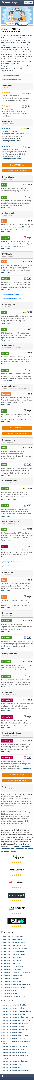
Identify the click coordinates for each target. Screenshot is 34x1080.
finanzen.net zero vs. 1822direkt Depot (16, 1070)
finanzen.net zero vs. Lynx (12, 1064)
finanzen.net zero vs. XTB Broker (14, 1038)
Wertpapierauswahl (8, 66)
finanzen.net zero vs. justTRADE (14, 1014)
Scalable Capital (10, 851)
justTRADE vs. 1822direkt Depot (14, 996)
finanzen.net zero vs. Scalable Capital (16, 1023)
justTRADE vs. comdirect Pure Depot (15, 948)
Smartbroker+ (26, 846)
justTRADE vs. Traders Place (13, 936)
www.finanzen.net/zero (12, 79)
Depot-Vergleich (27, 839)
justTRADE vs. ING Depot (12, 957)
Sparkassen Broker (8, 849)
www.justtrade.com (11, 75)
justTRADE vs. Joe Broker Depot (14, 951)
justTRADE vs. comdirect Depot (14, 987)
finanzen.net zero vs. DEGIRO (13, 1050)
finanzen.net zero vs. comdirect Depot (16, 1061)
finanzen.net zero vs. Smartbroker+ (15, 1008)
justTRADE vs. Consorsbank (12, 975)
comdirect (20, 849)
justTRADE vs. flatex (10, 993)
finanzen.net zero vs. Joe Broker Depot (16, 1020)
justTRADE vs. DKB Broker (12, 981)
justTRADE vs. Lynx (9, 990)
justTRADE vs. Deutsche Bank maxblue (16, 984)
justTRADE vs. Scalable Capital (14, 954)
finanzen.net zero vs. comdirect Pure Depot (18, 1017)
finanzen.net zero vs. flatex (12, 1067)
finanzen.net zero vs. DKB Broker (14, 1053)
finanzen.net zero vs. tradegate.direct (15, 1029)
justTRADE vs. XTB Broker (12, 969)
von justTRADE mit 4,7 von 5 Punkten (15, 42)
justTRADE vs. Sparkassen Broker (15, 945)
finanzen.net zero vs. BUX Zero (13, 1032)
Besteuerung (8, 63)
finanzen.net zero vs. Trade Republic (15, 1035)
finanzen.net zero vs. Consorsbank (15, 1047)
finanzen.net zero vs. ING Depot (14, 1026)
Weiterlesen (5, 208)
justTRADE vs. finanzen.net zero (14, 942)
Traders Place (15, 846)
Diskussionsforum (7, 806)
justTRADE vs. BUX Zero (11, 963)
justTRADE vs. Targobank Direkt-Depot (16, 972)
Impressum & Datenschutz (19, 1077)
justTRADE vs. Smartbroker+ (13, 939)
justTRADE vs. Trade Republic (13, 966)
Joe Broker (28, 849)
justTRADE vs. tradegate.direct (13, 960)
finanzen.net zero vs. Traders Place (15, 1005)
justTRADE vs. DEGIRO (11, 978)
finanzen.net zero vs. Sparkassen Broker (17, 1011)
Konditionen (8, 61)
